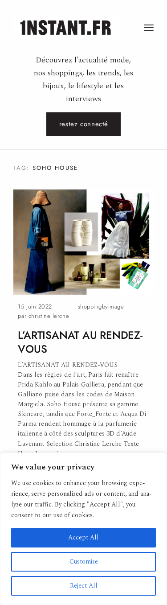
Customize (83, 561)
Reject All (84, 585)
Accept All (83, 537)
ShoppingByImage (101, 306)
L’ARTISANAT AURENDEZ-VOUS (80, 342)
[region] (83, 529)
